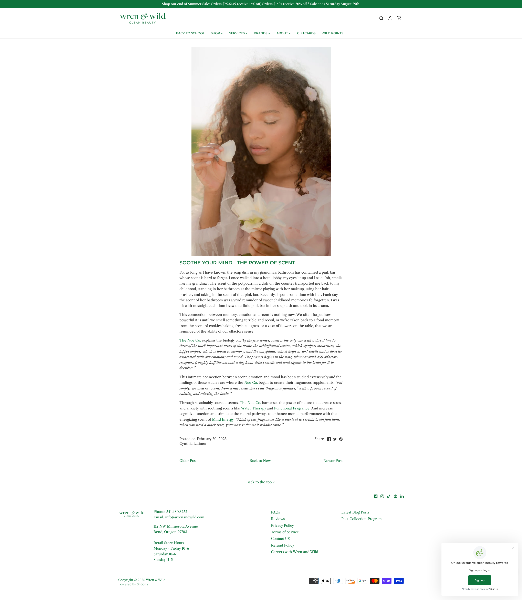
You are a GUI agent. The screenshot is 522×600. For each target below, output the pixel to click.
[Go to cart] (399, 18)
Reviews (278, 519)
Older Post (188, 461)
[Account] (390, 18)
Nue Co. (251, 382)
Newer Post (333, 461)
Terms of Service (285, 532)
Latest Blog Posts (355, 512)
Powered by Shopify (133, 584)
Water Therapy (253, 408)
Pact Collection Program (361, 519)
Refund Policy (282, 545)
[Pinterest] (395, 496)
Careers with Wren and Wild (294, 552)
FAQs (275, 512)
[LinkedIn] (402, 496)
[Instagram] (382, 496)
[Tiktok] (388, 496)
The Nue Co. (190, 340)
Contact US (280, 539)
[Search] (381, 18)
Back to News (261, 461)
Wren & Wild (155, 580)
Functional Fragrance (292, 408)
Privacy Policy (282, 525)
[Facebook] (375, 496)
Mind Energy (222, 419)
